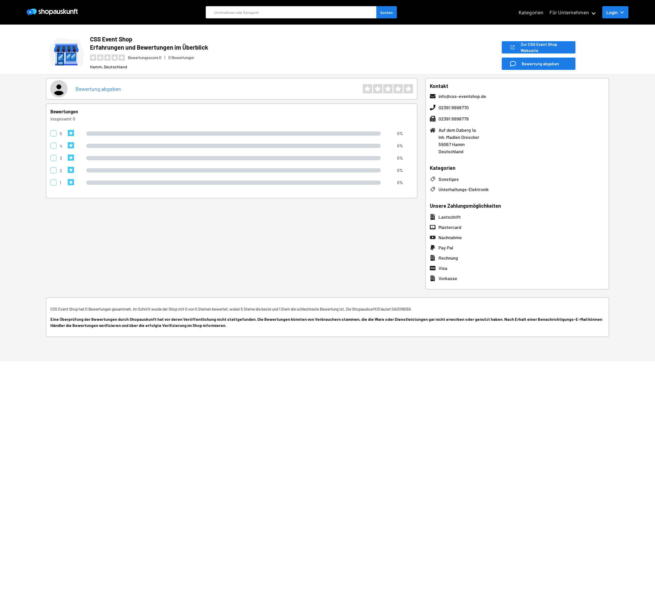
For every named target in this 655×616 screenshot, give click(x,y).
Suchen (386, 12)
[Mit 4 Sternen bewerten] (398, 88)
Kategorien (531, 12)
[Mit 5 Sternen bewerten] (408, 88)
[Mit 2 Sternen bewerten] (377, 88)
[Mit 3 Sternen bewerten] (387, 88)
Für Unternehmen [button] (569, 12)
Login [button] (612, 12)
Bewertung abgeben (98, 89)
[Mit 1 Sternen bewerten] (367, 88)
